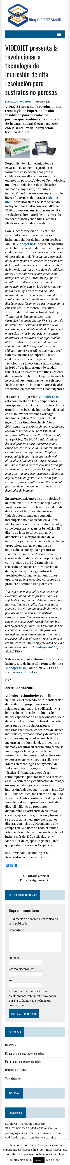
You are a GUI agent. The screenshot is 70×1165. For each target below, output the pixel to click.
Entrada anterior (37, 876)
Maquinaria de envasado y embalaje (24, 1053)
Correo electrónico (21, 969)
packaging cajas (15, 1133)
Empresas (10, 1045)
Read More (52, 1160)
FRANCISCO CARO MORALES (24, 1128)
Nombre (14, 958)
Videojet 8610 (26, 244)
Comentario (16, 930)
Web (11, 980)
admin (28, 101)
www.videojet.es (25, 672)
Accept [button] (38, 1160)
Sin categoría (12, 1078)
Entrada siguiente (32, 880)
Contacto (38, 1124)
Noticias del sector (15, 1070)
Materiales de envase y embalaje (23, 1061)
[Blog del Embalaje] (35, 15)
